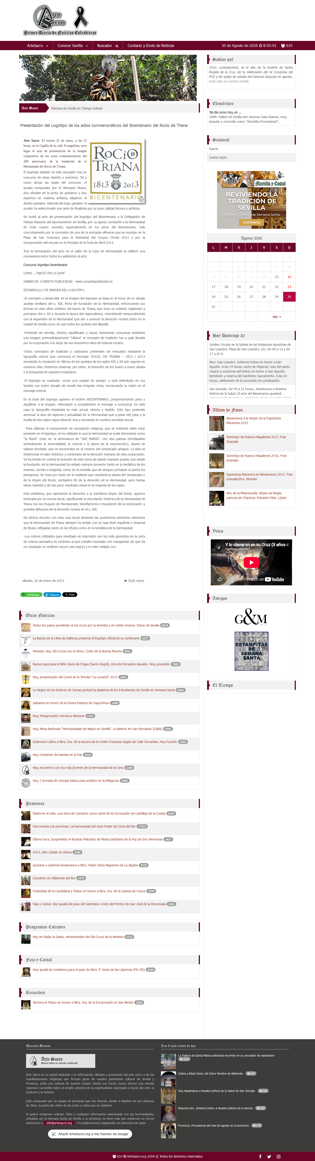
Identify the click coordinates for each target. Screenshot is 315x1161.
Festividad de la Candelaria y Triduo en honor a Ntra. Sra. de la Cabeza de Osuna (89, 891)
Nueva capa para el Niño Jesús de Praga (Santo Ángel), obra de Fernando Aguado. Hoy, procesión (101, 664)
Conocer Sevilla (71, 45)
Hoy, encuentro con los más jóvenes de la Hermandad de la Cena (78, 767)
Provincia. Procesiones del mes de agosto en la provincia (219, 1125)
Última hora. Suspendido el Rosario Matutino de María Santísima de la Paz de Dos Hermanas (98, 839)
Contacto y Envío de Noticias (151, 45)
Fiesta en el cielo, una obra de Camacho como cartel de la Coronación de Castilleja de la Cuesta (99, 813)
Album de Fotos (227, 410)
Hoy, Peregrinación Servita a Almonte (59, 716)
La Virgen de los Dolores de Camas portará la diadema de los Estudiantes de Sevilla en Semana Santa (104, 690)
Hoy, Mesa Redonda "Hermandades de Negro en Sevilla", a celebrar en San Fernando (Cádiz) (97, 729)
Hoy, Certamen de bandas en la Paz (57, 754)
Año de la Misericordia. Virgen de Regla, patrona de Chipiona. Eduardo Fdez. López (256, 495)
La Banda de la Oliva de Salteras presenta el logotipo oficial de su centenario (86, 638)
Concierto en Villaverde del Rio (54, 878)
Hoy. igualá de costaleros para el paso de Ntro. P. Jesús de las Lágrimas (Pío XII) (89, 969)
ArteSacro (35, 45)
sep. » (277, 316)
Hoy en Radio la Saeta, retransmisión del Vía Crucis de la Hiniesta (78, 937)
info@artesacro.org (59, 1123)
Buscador (105, 45)
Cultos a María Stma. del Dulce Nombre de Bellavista (216, 1073)
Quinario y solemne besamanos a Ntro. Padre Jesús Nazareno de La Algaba (85, 865)
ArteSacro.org (136, 1156)
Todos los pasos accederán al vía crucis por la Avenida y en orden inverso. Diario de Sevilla (96, 625)
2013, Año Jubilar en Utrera (52, 852)
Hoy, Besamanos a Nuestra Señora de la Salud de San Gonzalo (222, 1091)
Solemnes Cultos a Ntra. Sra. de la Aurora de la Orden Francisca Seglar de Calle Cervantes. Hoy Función (105, 741)
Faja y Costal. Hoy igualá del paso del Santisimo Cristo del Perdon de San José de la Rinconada (100, 904)
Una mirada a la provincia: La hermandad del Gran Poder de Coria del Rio (84, 826)
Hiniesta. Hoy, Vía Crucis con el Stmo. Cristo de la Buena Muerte (77, 651)
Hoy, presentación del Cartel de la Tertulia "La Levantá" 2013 (75, 677)
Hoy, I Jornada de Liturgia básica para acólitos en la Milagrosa (76, 780)
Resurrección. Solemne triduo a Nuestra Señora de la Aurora (221, 1108)
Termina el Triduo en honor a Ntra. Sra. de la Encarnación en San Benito (83, 1002)
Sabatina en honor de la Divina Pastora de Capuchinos (71, 703)
